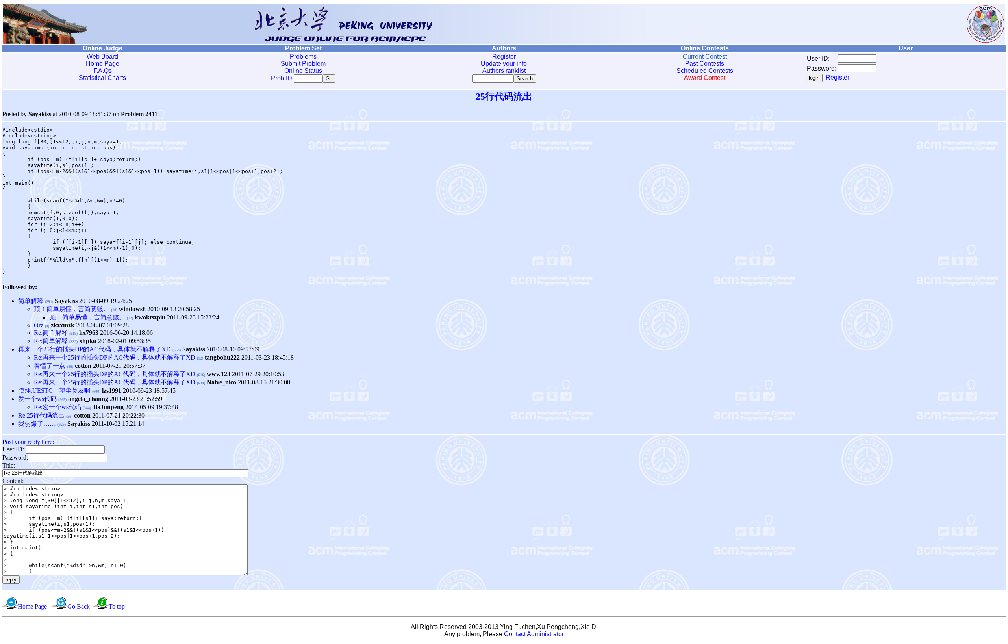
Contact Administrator (534, 634)
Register (504, 56)
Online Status (303, 70)
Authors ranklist (504, 70)
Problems (303, 56)
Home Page (102, 63)
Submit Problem (303, 63)
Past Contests (704, 63)
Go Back (78, 606)
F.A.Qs (102, 70)
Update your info (504, 63)
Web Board (102, 56)
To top (117, 606)
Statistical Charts (102, 77)
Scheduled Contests (704, 70)
